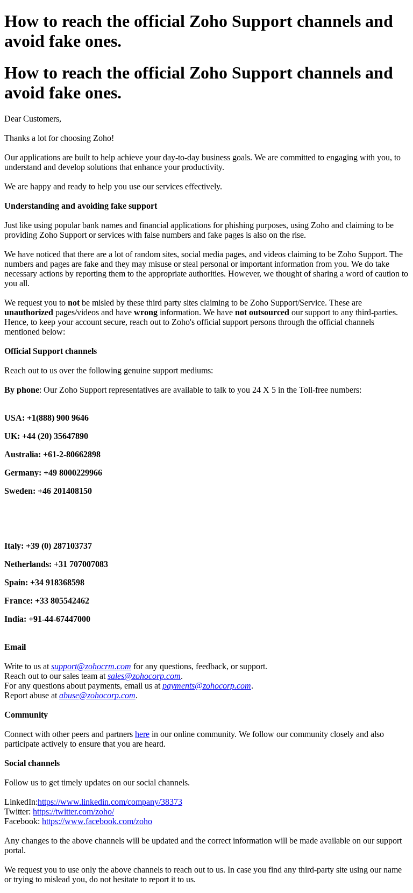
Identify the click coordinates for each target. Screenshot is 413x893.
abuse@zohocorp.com (97, 695)
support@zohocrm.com (91, 666)
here (142, 734)
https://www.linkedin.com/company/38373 (110, 801)
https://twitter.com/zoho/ (73, 811)
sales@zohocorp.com (144, 676)
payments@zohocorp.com (206, 685)
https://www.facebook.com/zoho (97, 821)
